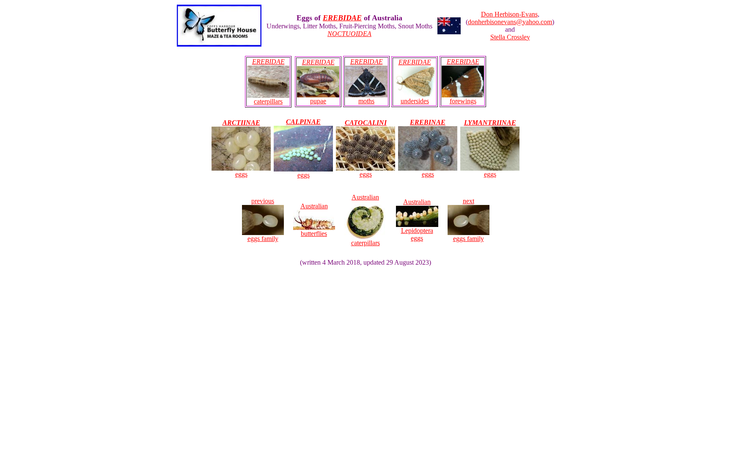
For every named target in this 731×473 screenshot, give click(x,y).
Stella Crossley (510, 37)
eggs (241, 174)
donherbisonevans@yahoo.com (510, 21)
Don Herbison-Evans (509, 14)
